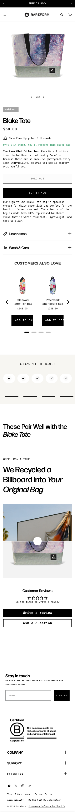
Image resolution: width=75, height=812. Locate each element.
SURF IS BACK (37, 3)
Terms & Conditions (18, 794)
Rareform (21, 806)
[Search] (62, 15)
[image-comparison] (37, 541)
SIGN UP (62, 695)
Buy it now (37, 192)
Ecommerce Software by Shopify (47, 806)
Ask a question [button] (37, 623)
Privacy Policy (43, 794)
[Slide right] (43, 97)
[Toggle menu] (5, 15)
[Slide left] (32, 97)
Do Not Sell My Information (45, 800)
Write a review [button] (37, 613)
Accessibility (15, 800)
